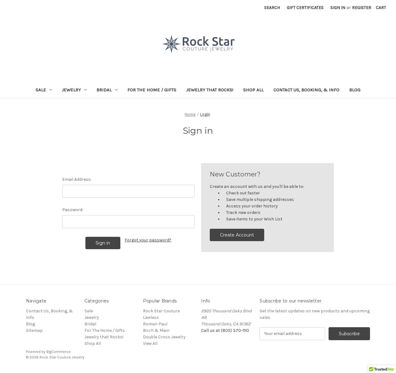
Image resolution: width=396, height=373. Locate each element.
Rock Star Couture (161, 311)
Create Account (237, 235)
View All (150, 343)
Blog (354, 90)
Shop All (253, 90)
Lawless (151, 317)
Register (361, 7)
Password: (72, 209)
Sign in (337, 7)
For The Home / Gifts (151, 90)
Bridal (104, 90)
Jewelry (71, 90)
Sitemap (34, 330)
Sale (41, 90)
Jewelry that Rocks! (209, 90)
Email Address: (77, 179)
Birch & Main (156, 330)
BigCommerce (58, 351)
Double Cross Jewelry (164, 337)
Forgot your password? (148, 240)
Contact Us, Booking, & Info (306, 90)
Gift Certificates (305, 7)
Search (272, 7)
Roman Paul (155, 324)
